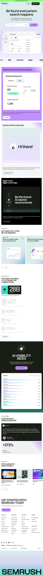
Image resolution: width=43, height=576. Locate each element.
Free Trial (3, 524)
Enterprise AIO (14, 521)
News (23, 521)
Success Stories (4, 528)
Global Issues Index (25, 528)
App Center (13, 528)
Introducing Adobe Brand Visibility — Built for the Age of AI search (7, 481)
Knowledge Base (35, 517)
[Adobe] (3, 545)
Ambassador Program (36, 532)
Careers (23, 523)
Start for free (35, 3)
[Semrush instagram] (4, 542)
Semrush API (34, 521)
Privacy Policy (4, 548)
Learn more (5, 336)
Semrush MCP (14, 517)
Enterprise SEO (14, 519)
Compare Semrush (5, 526)
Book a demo (7, 221)
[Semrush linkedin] (2, 542)
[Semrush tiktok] (6, 542)
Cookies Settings (24, 548)
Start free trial (6, 509)
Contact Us (24, 533)
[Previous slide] (2, 267)
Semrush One (4, 517)
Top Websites (14, 530)
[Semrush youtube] (9, 542)
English (39, 548)
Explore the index (20, 367)
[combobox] (15, 25)
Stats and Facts (4, 530)
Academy (33, 519)
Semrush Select (25, 526)
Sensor (12, 533)
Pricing (2, 523)
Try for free (6, 117)
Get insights (33, 24)
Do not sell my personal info (24, 531)
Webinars (33, 530)
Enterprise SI (13, 523)
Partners (23, 524)
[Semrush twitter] (13, 542)
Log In (28, 3)
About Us (23, 517)
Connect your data (8, 172)
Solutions (3, 521)
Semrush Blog (34, 528)
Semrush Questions (25, 519)
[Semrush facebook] (11, 542)
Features (3, 519)
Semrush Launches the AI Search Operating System (22, 481)
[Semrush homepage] (4, 3)
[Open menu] (41, 3)
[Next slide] (6, 267)
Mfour (12, 526)
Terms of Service (13, 548)
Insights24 (13, 524)
